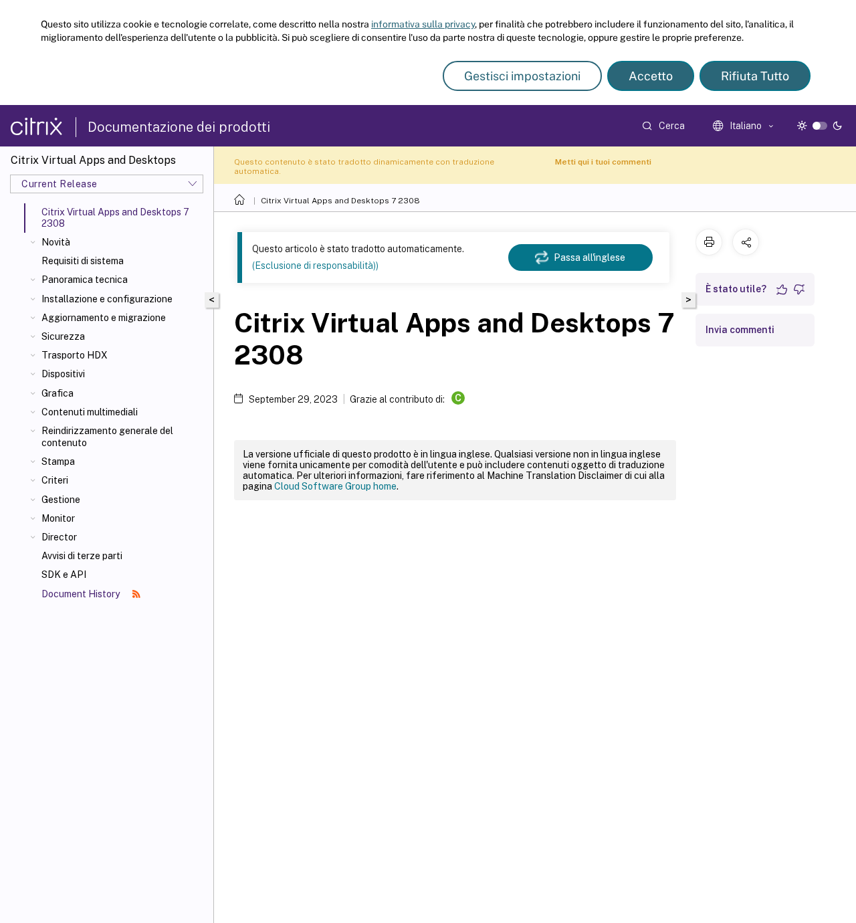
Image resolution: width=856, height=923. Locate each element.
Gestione (60, 499)
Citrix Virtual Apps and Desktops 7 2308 (340, 200)
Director (59, 537)
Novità (55, 242)
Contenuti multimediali (89, 412)
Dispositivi (63, 374)
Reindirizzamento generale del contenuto (107, 436)
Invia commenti (740, 329)
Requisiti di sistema (82, 260)
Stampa (58, 461)
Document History (81, 594)
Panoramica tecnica (84, 279)
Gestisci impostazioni (522, 76)
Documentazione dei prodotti (179, 127)
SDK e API (63, 574)
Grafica (57, 393)
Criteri (54, 480)
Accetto (651, 76)
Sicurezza (63, 336)
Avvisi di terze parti (81, 555)
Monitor (58, 518)
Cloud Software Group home (335, 486)
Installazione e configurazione (107, 299)
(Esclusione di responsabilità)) (315, 265)
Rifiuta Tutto (755, 76)
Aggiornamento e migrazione (103, 317)
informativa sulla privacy (423, 24)
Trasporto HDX (74, 355)
